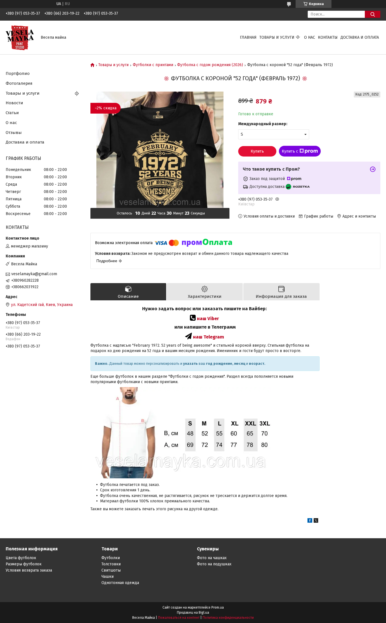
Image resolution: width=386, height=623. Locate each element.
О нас (309, 37)
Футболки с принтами (153, 65)
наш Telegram (208, 337)
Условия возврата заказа (29, 570)
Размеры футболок (24, 564)
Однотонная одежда (120, 582)
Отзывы (14, 132)
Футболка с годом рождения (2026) (210, 65)
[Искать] (372, 14)
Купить (257, 151)
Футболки (110, 557)
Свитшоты (111, 570)
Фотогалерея (19, 83)
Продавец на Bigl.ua (193, 613)
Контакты (328, 37)
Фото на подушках (214, 564)
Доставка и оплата (360, 37)
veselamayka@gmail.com (34, 274)
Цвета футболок (21, 557)
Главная (248, 37)
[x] (316, 521)
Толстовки (111, 564)
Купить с (290, 151)
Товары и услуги (276, 37)
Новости (14, 102)
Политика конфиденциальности (228, 618)
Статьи (12, 112)
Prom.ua (217, 607)
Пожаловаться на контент (178, 618)
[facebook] (309, 521)
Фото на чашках (212, 557)
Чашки (107, 576)
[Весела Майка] (20, 37)
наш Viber (208, 318)
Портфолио (18, 73)
